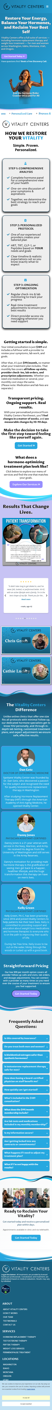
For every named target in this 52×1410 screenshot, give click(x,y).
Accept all (26, 1398)
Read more (26, 599)
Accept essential (26, 1404)
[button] (47, 6)
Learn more (31, 1389)
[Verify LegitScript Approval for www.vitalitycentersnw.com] (5, 1289)
